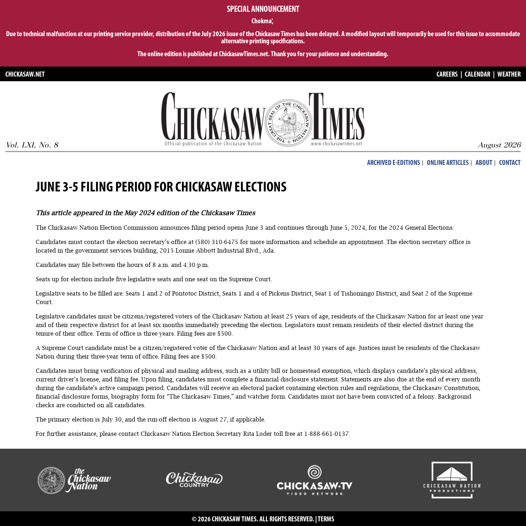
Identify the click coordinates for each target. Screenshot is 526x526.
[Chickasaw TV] (314, 479)
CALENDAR (477, 74)
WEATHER (509, 74)
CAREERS (447, 74)
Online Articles (448, 163)
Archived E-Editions (393, 163)
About (484, 163)
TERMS (326, 519)
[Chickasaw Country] (194, 479)
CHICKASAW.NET (25, 74)
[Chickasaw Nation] (74, 479)
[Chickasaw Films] (452, 479)
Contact (510, 163)
